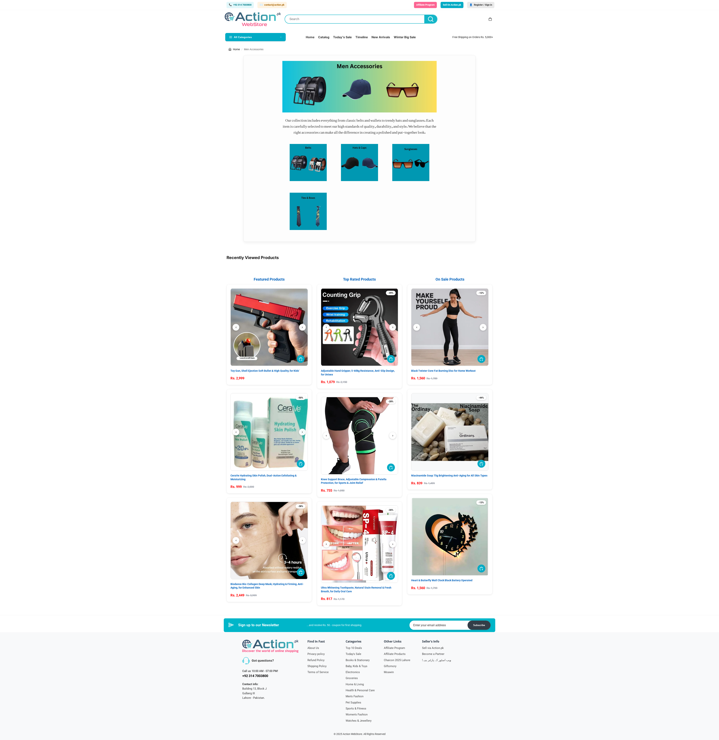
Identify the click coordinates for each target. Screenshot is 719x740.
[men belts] (308, 162)
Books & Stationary (358, 660)
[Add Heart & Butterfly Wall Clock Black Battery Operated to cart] (481, 568)
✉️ (272, 4)
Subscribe (479, 625)
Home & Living (355, 684)
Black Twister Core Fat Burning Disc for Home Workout (443, 370)
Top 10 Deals (354, 648)
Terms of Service (318, 672)
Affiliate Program (394, 648)
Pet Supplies (353, 702)
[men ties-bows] (308, 211)
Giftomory (390, 666)
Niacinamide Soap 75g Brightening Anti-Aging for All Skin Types (449, 475)
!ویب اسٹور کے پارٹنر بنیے (436, 660)
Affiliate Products (395, 654)
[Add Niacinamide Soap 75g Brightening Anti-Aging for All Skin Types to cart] (481, 464)
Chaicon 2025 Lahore (397, 660)
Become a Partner (433, 654)
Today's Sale (353, 654)
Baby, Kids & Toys (356, 666)
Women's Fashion (357, 714)
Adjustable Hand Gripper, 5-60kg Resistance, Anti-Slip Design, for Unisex (358, 372)
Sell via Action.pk (433, 648)
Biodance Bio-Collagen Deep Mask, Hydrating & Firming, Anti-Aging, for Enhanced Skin (267, 586)
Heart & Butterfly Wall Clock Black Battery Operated (441, 580)
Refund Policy (315, 660)
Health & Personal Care (360, 690)
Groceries (352, 678)
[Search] (430, 19)
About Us (313, 648)
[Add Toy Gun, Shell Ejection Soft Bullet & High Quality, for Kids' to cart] (301, 359)
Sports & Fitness (356, 708)
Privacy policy (316, 654)
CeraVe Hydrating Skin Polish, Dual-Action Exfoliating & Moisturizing (263, 477)
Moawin (389, 672)
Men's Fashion (354, 696)
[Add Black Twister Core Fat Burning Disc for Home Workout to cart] (481, 359)
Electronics (353, 672)
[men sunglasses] (410, 162)
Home (236, 49)
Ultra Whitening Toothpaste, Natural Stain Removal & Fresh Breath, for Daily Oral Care (356, 589)
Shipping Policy (317, 666)
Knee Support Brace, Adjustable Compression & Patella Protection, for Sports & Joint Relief (353, 481)
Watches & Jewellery (358, 720)
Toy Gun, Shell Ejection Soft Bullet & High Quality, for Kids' (264, 370)
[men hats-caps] (359, 162)
